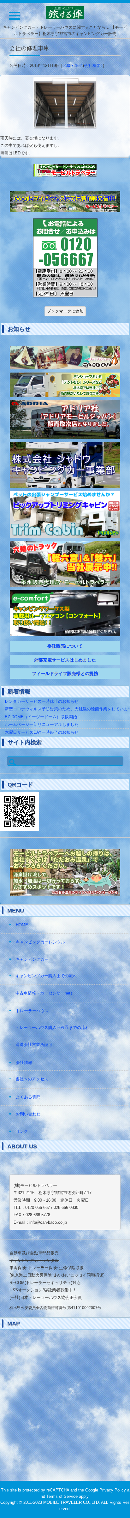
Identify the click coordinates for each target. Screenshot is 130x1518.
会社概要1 (93, 65)
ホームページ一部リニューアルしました (42, 724)
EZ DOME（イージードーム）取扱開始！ (43, 716)
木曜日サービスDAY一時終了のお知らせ (42, 732)
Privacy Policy (112, 1490)
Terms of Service (62, 1496)
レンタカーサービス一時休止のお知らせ (42, 701)
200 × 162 (72, 65)
